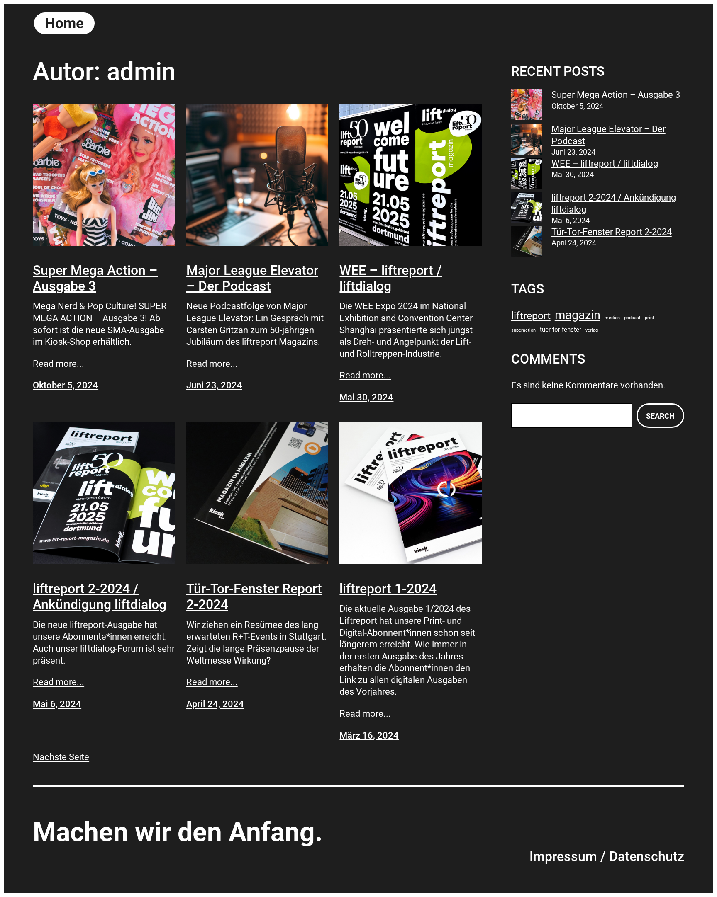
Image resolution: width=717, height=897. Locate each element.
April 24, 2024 (215, 704)
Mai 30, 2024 (366, 397)
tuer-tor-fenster (560, 329)
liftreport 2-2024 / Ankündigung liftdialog (99, 596)
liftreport (531, 315)
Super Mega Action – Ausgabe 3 (95, 278)
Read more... (58, 364)
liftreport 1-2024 (388, 588)
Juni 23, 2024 (214, 385)
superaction (523, 330)
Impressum (563, 856)
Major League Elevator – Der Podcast (252, 278)
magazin (577, 315)
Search (660, 416)
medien (612, 317)
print (649, 317)
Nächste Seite (61, 757)
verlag (591, 330)
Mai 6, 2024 (57, 704)
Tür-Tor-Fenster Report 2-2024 (254, 596)
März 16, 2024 (369, 735)
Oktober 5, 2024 (65, 385)
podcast (632, 317)
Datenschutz (646, 856)
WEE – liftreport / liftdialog (390, 278)
